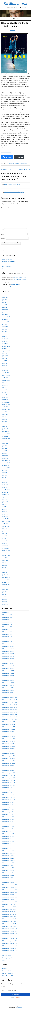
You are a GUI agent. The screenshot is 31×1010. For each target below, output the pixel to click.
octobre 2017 (5, 553)
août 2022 (4, 412)
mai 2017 (4, 565)
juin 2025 (4, 329)
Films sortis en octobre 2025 (9, 926)
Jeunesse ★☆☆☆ (24, 169)
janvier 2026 (5, 312)
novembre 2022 (6, 404)
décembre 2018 (6, 519)
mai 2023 (4, 390)
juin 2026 (4, 300)
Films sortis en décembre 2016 (9, 697)
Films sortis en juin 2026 (8, 826)
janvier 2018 (5, 545)
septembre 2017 (6, 555)
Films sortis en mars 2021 (8, 865)
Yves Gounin (12, 30)
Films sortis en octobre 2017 (9, 906)
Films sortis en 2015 (7, 615)
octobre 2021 (5, 436)
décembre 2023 (6, 373)
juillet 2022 (5, 414)
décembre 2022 (6, 402)
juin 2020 (4, 475)
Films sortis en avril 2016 (8, 670)
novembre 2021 (6, 433)
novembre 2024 (6, 346)
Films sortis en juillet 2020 (8, 785)
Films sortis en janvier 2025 (8, 770)
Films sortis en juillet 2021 (8, 787)
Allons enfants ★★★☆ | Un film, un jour (14, 192)
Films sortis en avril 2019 (8, 678)
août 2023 (4, 382)
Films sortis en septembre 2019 (9, 936)
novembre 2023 (6, 375)
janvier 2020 (5, 487)
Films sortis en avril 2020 (8, 680)
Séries (3, 960)
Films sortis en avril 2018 (8, 675)
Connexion (4, 968)
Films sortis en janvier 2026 (8, 773)
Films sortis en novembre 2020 (9, 890)
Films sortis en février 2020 (8, 731)
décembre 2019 (6, 489)
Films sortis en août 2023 (8, 661)
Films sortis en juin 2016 (8, 802)
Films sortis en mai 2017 (8, 831)
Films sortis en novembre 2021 (9, 892)
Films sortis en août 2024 (8, 663)
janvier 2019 (5, 516)
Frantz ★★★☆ (6, 169)
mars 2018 (4, 541)
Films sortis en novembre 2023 (9, 897)
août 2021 (4, 441)
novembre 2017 (6, 550)
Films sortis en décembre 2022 (9, 712)
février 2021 (5, 455)
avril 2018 (4, 538)
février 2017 (5, 572)
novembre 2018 (6, 521)
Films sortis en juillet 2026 (8, 799)
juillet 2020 (5, 472)
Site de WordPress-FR (7, 976)
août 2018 (4, 528)
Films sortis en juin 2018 (8, 807)
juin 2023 (4, 387)
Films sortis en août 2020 (8, 653)
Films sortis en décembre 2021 (9, 709)
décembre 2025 (6, 314)
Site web (3, 238)
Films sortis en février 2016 (8, 722)
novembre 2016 (6, 579)
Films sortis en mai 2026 (8, 851)
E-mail (2, 234)
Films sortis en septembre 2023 (9, 945)
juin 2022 (4, 416)
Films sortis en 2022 (7, 631)
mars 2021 (4, 453)
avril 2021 (4, 450)
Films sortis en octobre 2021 (9, 916)
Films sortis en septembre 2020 (9, 938)
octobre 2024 (5, 348)
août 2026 (4, 295)
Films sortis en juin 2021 (8, 814)
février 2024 (5, 368)
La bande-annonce (6, 152)
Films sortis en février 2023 (8, 739)
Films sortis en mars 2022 (8, 868)
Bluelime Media (19, 1007)
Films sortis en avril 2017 (8, 673)
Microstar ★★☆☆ (15, 284)
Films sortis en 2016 (10, 163)
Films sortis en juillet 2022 (8, 790)
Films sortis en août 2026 (8, 668)
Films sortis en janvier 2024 (8, 768)
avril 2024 (4, 363)
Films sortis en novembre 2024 (9, 899)
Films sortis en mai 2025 (8, 848)
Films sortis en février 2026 (8, 746)
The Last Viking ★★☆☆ (20, 279)
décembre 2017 (6, 548)
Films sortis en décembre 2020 (9, 707)
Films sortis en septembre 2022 (9, 943)
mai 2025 (4, 331)
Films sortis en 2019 (7, 624)
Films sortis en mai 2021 (8, 838)
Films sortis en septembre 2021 (9, 941)
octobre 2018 (5, 524)
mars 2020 (4, 482)
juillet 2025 (5, 326)
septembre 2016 (6, 584)
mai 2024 (4, 360)
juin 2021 (4, 446)
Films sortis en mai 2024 (8, 846)
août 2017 (4, 558)
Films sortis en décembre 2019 (9, 705)
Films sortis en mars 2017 (8, 855)
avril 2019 (4, 509)
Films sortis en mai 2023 (8, 843)
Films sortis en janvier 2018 (8, 753)
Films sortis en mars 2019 (8, 860)
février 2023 (5, 397)
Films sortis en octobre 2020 (9, 914)
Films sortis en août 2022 (8, 658)
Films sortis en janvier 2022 (8, 763)
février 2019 (5, 514)
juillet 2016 (5, 589)
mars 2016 (4, 599)
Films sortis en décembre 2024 (9, 717)
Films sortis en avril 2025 (8, 692)
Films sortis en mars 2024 (8, 872)
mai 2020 (4, 477)
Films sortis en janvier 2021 (8, 760)
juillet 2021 (5, 443)
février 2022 (5, 426)
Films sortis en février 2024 (8, 741)
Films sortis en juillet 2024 (8, 795)
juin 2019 (4, 504)
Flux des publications (7, 971)
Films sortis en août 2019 (8, 651)
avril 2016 (4, 597)
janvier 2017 (5, 575)
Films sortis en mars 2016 (8, 853)
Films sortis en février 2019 (8, 729)
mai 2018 (4, 536)
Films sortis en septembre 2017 (9, 931)
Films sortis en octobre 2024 (9, 924)
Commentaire (5, 208)
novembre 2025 (6, 317)
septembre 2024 (6, 351)
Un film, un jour (15, 4)
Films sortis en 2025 (7, 639)
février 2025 (5, 339)
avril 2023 (4, 392)
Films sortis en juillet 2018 (8, 780)
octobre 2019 (5, 494)
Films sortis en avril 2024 (8, 690)
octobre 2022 (5, 407)
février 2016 (5, 601)
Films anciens (5, 612)
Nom (2, 229)
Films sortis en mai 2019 (8, 836)
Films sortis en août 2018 (8, 649)
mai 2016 (4, 594)
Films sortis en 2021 (7, 629)
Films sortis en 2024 (7, 636)
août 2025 (4, 324)
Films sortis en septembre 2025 (9, 950)
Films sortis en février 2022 (8, 736)
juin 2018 (4, 533)
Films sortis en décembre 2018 (9, 702)
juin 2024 (4, 358)
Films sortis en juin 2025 (8, 824)
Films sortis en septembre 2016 (21, 163)
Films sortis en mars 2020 (8, 863)
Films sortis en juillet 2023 (8, 792)
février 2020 (5, 485)
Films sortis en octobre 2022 (9, 919)
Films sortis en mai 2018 (8, 834)
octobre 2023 (5, 378)
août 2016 (4, 587)
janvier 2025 (5, 341)
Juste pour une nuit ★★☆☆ (9, 269)
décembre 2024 (6, 343)
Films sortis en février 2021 (8, 734)
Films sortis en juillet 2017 (8, 778)
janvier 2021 (5, 458)
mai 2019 (4, 506)
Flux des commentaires (7, 973)
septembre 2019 (6, 497)
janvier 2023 (5, 399)
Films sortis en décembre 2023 (9, 714)
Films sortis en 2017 (7, 619)
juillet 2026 (5, 297)
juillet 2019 (5, 502)
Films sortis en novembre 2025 (9, 902)
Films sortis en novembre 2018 (9, 885)
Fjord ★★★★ (6, 264)
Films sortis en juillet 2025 (8, 797)
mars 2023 (4, 394)
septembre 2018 (6, 526)
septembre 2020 (6, 468)
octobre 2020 (5, 465)
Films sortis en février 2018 (8, 726)
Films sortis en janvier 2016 (8, 748)
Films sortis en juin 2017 (8, 804)
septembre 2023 (6, 380)
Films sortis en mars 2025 (8, 875)
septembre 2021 (6, 438)
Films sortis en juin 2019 (8, 809)
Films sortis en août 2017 (8, 646)
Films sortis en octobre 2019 (9, 911)
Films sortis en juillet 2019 (8, 782)
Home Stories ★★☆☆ (7, 259)
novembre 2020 (6, 463)
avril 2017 (4, 567)
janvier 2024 (5, 370)
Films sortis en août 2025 (8, 666)
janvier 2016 (5, 604)
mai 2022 (4, 419)
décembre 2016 (6, 577)
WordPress (21, 1006)
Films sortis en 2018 (7, 622)
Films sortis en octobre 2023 (9, 921)
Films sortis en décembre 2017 (9, 700)
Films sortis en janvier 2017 (8, 751)
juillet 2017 (5, 560)
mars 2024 (4, 365)
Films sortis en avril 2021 (8, 683)
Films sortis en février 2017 (8, 724)
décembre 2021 (6, 431)
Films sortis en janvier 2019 (8, 756)
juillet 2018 (5, 531)
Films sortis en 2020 (7, 627)
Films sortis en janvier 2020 (8, 758)
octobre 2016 (5, 582)
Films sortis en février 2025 (8, 743)
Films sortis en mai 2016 (8, 829)
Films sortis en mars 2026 (8, 877)
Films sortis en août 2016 (8, 644)
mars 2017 (4, 570)
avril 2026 (4, 304)
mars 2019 (4, 511)
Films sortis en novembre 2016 (9, 880)
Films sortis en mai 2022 (8, 841)
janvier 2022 (5, 429)
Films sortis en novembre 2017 (9, 882)
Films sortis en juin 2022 (8, 816)
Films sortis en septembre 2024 (9, 948)
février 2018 (5, 543)
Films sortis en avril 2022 (8, 685)
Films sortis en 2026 (7, 641)
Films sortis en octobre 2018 (9, 909)
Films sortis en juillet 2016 (8, 775)
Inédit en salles (5, 953)
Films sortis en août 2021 (8, 656)
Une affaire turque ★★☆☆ (19, 277)
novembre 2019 (6, 492)
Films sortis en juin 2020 (8, 812)
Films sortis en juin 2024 (8, 821)
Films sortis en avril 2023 (8, 687)
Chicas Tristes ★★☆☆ (7, 266)
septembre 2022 (6, 409)
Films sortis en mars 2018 (8, 858)
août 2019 (4, 499)
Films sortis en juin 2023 (8, 819)
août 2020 (4, 470)
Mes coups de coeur (7, 955)
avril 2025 (4, 334)
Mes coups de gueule (7, 958)
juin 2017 (4, 562)
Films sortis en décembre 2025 (9, 719)
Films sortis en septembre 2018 (9, 933)
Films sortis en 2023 (7, 634)
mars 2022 (4, 424)
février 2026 (5, 309)
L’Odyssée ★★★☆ (18, 282)
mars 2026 (4, 307)
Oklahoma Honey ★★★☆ (8, 261)
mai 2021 (4, 448)
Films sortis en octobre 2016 (9, 904)
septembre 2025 (6, 322)
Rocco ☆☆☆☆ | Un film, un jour (12, 184)
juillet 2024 (5, 356)
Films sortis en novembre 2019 (9, 887)
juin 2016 (4, 592)
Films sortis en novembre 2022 (9, 894)
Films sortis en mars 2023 (8, 870)
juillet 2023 (5, 385)
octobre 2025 (5, 319)
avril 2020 (4, 480)
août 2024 (4, 353)
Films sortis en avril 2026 (8, 695)
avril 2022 (4, 421)
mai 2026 (4, 302)
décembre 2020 (6, 460)
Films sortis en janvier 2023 (8, 765)
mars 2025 (4, 336)
